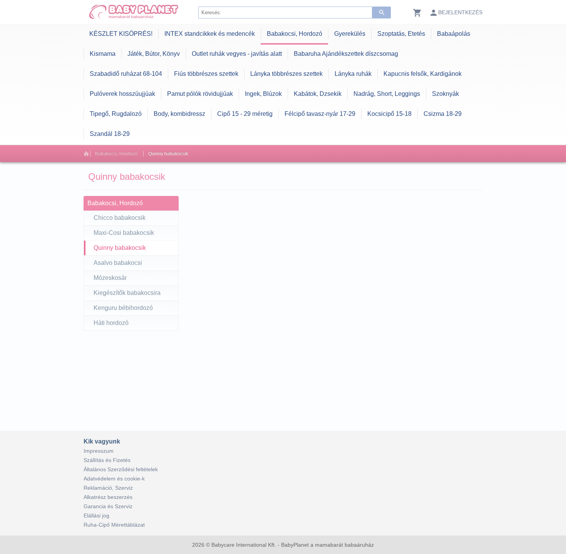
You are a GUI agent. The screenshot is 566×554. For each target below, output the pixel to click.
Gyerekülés (349, 33)
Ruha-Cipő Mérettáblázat (114, 525)
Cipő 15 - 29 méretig (245, 113)
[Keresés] (381, 12)
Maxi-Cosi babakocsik (124, 232)
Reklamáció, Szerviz (108, 488)
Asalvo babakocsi (118, 262)
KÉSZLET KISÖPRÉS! (120, 33)
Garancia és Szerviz (108, 506)
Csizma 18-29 (443, 113)
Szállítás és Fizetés (107, 460)
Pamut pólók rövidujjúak (200, 93)
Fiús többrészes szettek (206, 73)
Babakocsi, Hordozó (294, 33)
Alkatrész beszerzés (108, 497)
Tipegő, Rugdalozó (116, 113)
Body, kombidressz (179, 113)
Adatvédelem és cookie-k (114, 478)
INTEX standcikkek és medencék (209, 33)
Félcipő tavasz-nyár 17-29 (320, 113)
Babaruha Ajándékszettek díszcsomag (346, 53)
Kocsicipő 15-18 (389, 113)
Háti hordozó (111, 323)
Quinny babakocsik (168, 153)
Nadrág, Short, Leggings (386, 93)
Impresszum (99, 451)
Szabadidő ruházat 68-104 (126, 73)
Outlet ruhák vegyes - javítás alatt (237, 53)
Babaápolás (453, 33)
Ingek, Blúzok (263, 93)
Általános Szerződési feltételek (121, 469)
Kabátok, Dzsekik (318, 93)
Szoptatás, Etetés (401, 33)
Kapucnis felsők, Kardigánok (422, 73)
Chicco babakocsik (120, 217)
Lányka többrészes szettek (286, 73)
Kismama (103, 53)
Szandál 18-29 (110, 134)
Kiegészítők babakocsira (127, 293)
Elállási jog (96, 515)
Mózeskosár (110, 277)
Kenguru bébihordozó (123, 308)
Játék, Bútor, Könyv (153, 53)
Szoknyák (445, 93)
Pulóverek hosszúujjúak (122, 93)
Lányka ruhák (353, 73)
